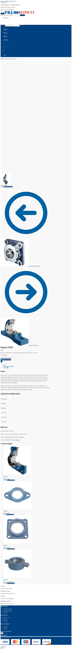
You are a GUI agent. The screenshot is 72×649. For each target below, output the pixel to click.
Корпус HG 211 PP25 (8, 582)
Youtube (2, 51)
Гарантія (5, 612)
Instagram (3, 50)
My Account (3, 43)
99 (5, 412)
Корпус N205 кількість (6, 357)
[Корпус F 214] (17, 474)
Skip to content (12, 1)
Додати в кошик (8, 186)
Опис (4, 365)
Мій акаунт (6, 17)
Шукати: (3, 15)
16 (5, 421)
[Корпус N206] (17, 508)
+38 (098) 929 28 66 (5, 45)
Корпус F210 (6, 547)
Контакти (5, 621)
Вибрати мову (4, 9)
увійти (22, 437)
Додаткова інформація (8, 366)
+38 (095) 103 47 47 (5, 4)
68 (5, 417)
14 (5, 408)
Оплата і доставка (7, 610)
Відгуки (5, 367)
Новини (5, 620)
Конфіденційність (7, 611)
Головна (2, 58)
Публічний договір (8, 608)
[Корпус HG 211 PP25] (17, 577)
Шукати (22, 15)
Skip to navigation (5, 1)
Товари (5, 618)
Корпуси (7, 58)
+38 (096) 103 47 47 (15, 4)
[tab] (27, 365)
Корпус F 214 (6, 479)
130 (6, 399)
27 (5, 403)
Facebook (3, 49)
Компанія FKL (6, 617)
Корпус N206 (6, 513)
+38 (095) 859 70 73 (5, 47)
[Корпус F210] (17, 542)
